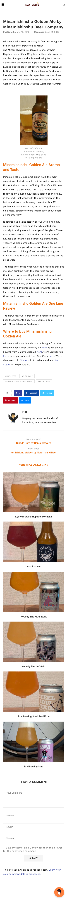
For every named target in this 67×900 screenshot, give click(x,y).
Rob (24, 412)
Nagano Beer (44, 381)
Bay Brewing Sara (33, 766)
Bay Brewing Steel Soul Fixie (34, 716)
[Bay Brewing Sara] (33, 742)
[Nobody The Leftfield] (33, 642)
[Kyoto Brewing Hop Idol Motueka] (33, 492)
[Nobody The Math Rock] (33, 592)
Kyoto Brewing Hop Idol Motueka (33, 516)
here (44, 347)
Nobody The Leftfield (33, 666)
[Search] (63, 4)
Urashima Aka (33, 566)
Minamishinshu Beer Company (19, 381)
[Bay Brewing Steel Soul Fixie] (33, 691)
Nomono (24, 360)
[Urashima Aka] (33, 542)
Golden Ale (27, 376)
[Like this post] (19, 393)
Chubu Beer (10, 376)
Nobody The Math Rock (34, 616)
